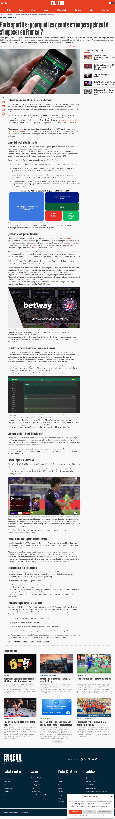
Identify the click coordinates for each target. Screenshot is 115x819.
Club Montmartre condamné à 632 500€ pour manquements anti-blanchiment (104, 67)
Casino (9, 10)
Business (46, 10)
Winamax (33, 245)
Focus (32, 641)
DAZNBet (46, 641)
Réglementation (62, 10)
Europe (60, 791)
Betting (33, 10)
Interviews (105, 10)
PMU (73, 243)
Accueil (2, 14)
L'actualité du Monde (67, 771)
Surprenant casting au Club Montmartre (102, 75)
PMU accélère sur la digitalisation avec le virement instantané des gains (104, 92)
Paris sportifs (8, 14)
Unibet (69, 238)
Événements (7, 795)
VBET (22, 275)
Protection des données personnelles (95, 815)
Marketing (78, 10)
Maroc (60, 788)
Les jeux (34, 771)
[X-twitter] (85, 759)
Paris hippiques (35, 785)
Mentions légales (91, 788)
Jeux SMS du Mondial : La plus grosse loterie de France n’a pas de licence (104, 57)
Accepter (75, 812)
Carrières (6, 791)
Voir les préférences (104, 812)
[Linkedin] (93, 759)
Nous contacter (90, 781)
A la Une (25, 641)
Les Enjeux (90, 771)
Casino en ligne (35, 791)
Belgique (61, 781)
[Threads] (96, 759)
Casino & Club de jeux (37, 778)
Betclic (64, 243)
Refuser (89, 812)
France (60, 778)
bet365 (39, 641)
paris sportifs (17, 641)
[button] (111, 796)
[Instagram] (89, 759)
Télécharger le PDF (75, 46)
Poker (21, 10)
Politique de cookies (80, 815)
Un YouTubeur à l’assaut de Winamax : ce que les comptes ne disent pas (104, 83)
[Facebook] (82, 759)
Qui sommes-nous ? (92, 778)
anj (9, 641)
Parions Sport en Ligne (17, 131)
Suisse (60, 785)
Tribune (92, 10)
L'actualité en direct (13, 771)
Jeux (5, 785)
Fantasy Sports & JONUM (39, 795)
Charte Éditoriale (91, 785)
